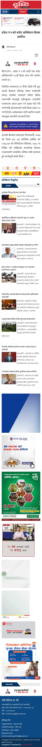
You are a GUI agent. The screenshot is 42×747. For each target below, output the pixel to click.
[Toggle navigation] (38, 11)
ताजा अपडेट (9, 684)
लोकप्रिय (8, 186)
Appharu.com (27, 744)
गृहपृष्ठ (4, 12)
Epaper (23, 11)
